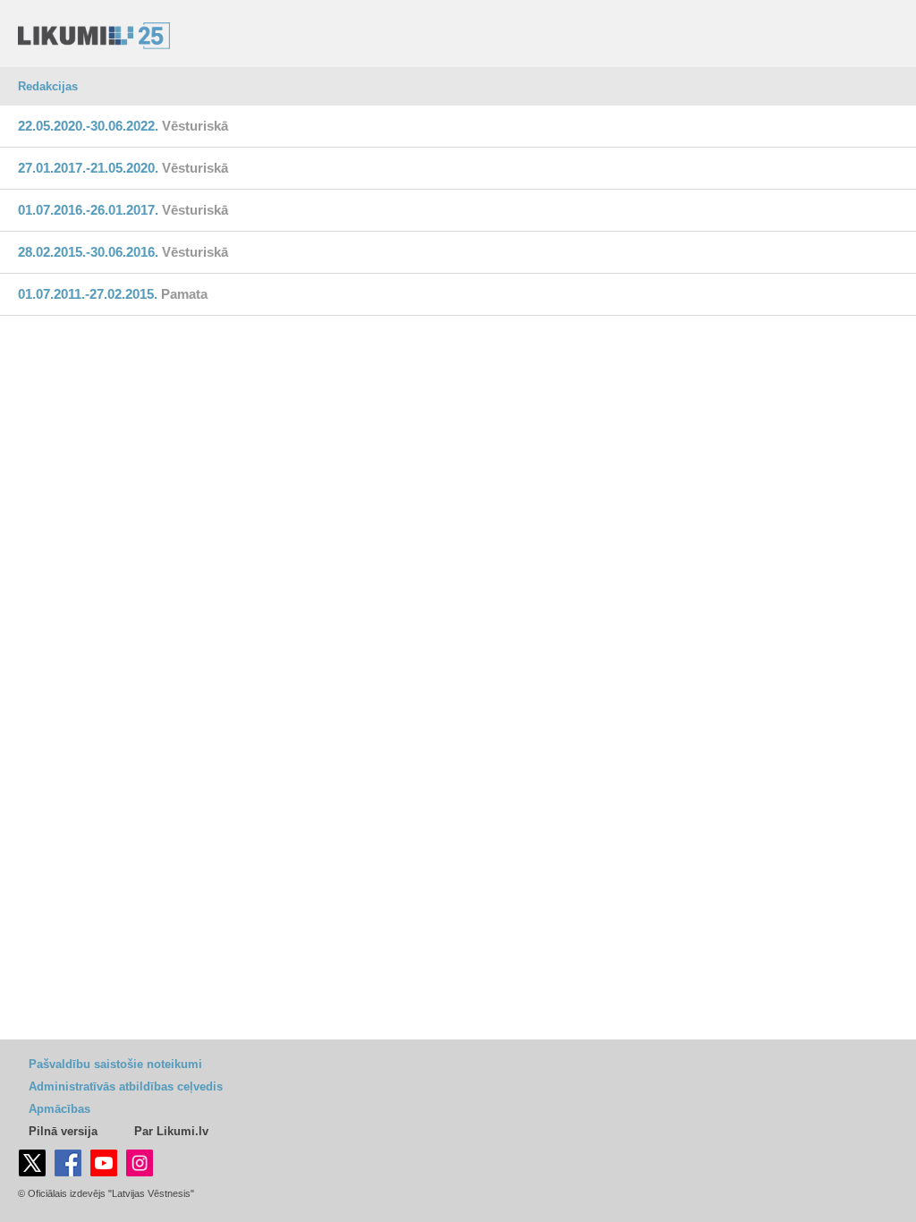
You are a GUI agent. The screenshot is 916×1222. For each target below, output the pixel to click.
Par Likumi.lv (171, 1131)
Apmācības (59, 1109)
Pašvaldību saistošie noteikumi (115, 1064)
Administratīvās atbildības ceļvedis (126, 1086)
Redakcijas (48, 86)
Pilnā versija (63, 1131)
